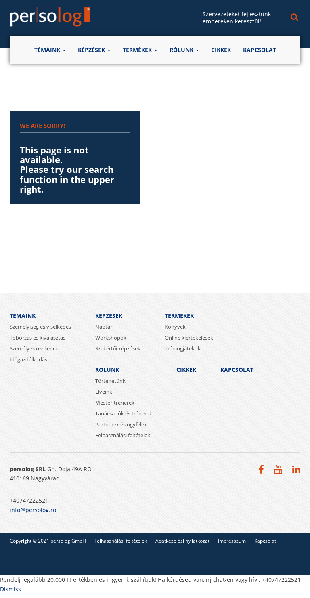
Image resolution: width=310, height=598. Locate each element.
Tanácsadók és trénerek (123, 413)
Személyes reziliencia (34, 348)
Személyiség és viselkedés (40, 326)
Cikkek (221, 50)
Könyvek (175, 326)
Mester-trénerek (114, 402)
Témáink (48, 50)
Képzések (92, 50)
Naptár (103, 326)
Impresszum (232, 540)
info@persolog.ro (33, 510)
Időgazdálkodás (28, 359)
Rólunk (182, 50)
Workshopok (110, 337)
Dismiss (10, 589)
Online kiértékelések (189, 337)
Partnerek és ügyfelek (121, 424)
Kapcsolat (259, 50)
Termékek (138, 50)
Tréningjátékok (183, 348)
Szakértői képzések (117, 348)
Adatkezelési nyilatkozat (182, 540)
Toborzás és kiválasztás (37, 337)
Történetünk (110, 380)
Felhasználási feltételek (122, 435)
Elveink (103, 391)
